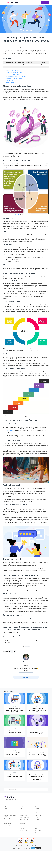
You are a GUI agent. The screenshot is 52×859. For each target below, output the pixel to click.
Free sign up (44, 2)
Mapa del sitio (26, 848)
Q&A (5, 813)
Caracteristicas (7, 804)
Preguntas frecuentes (11, 82)
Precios (37, 804)
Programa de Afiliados (24, 817)
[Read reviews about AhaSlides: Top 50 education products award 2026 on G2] (26, 840)
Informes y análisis (8, 825)
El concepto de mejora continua (13, 70)
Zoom (21, 832)
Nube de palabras (7, 810)
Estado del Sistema (16, 848)
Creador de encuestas (9, 818)
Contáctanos (38, 817)
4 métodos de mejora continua (13, 74)
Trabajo (26, 44)
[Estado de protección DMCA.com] (36, 848)
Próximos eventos (23, 813)
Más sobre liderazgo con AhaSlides (14, 78)
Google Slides (23, 826)
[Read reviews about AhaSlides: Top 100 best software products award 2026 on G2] (20, 840)
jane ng (19, 47)
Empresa (37, 808)
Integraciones (23, 823)
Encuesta (6, 808)
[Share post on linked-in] (9, 651)
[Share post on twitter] (12, 651)
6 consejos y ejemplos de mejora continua (16, 76)
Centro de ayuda (23, 815)
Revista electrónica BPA (14, 214)
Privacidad (37, 823)
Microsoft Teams (23, 830)
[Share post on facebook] (15, 651)
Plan (36, 806)
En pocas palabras (10, 80)
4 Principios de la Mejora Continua (14, 72)
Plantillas (21, 810)
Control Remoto (7, 823)
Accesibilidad (38, 830)
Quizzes (5, 806)
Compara (22, 806)
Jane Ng (26, 662)
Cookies (37, 826)
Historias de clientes (24, 819)
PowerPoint (22, 828)
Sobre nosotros (38, 815)
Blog (21, 808)
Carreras (37, 819)
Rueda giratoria (7, 821)
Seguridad (37, 828)
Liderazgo (27, 646)
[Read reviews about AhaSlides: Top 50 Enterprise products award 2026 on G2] (32, 840)
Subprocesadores (39, 832)
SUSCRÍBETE (26, 677)
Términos (37, 821)
